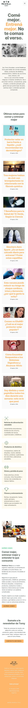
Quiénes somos (9, 606)
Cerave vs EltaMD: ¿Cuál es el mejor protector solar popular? (14, 325)
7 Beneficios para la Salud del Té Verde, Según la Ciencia (14, 214)
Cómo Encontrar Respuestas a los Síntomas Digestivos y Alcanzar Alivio (14, 360)
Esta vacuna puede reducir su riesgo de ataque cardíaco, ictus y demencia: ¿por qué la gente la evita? (14, 289)
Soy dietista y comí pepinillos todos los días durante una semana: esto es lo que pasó (14, 396)
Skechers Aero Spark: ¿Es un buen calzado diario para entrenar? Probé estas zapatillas (14, 252)
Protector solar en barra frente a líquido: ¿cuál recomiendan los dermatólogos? (14, 145)
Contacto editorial (14, 641)
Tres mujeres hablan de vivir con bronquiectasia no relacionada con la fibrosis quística (14, 181)
